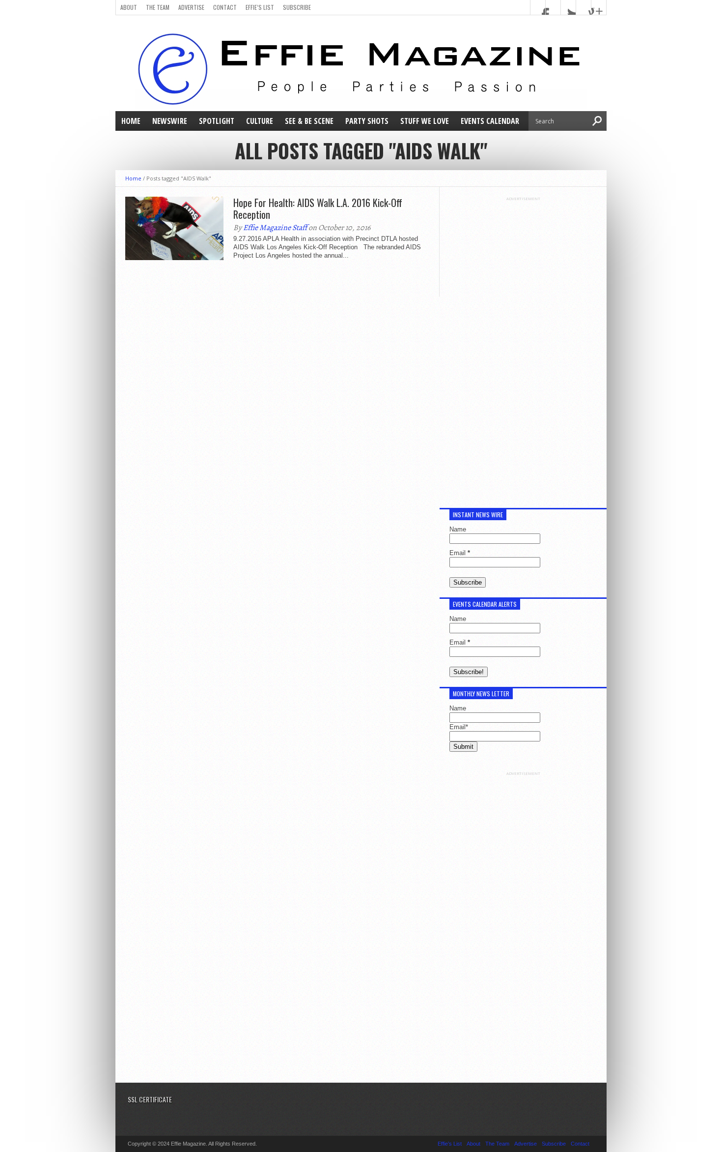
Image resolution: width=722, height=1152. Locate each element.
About (128, 7)
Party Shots (367, 121)
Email (459, 553)
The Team (157, 7)
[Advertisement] (523, 348)
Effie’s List (260, 7)
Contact (225, 7)
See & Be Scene (309, 121)
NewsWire (169, 121)
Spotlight (216, 121)
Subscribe (297, 7)
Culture (259, 121)
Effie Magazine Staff (275, 227)
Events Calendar (490, 121)
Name (457, 529)
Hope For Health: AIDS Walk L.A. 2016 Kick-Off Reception (317, 208)
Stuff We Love (424, 121)
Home (130, 121)
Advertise (191, 7)
